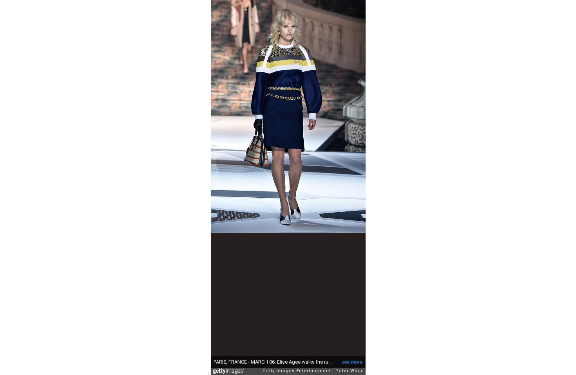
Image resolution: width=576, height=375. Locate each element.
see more (351, 362)
